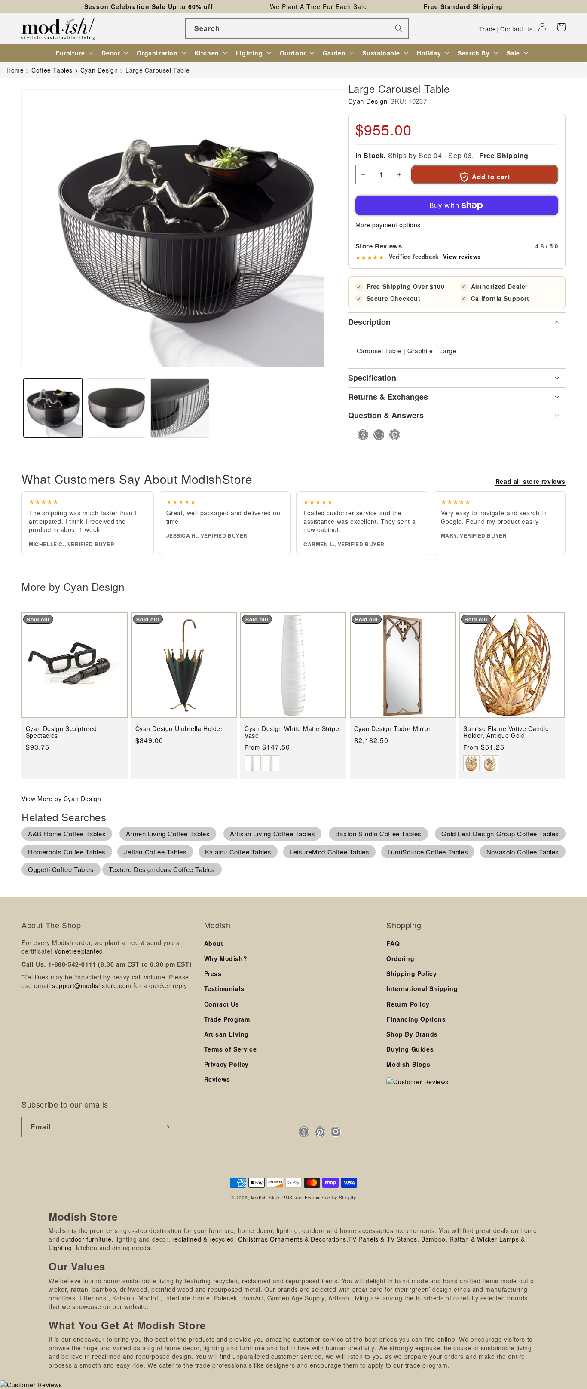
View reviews (462, 256)
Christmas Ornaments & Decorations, (293, 1239)
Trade (487, 28)
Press (213, 973)
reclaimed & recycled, (204, 1239)
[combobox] (297, 28)
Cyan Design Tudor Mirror (392, 728)
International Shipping (422, 988)
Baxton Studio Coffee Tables (378, 833)
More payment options (388, 224)
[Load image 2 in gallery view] (116, 408)
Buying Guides (410, 1049)
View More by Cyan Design (61, 798)
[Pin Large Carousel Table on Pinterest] (392, 434)
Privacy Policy (226, 1064)
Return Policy (407, 1004)
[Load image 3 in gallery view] (179, 408)
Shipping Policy (411, 973)
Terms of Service (230, 1049)
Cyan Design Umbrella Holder (179, 728)
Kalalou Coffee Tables (238, 851)
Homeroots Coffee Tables (67, 851)
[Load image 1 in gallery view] (53, 408)
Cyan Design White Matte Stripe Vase (292, 732)
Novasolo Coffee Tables (522, 851)
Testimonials (224, 988)
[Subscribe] (166, 1127)
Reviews (217, 1079)
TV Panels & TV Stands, (383, 1239)
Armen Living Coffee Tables (168, 833)
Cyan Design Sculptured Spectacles (61, 732)
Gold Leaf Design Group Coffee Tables (500, 833)
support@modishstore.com (91, 985)
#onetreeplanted (79, 951)
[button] (561, 27)
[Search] (398, 28)
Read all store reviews (530, 481)
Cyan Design (368, 100)
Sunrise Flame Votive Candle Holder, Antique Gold (506, 732)
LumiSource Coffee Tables (428, 851)
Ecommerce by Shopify (330, 1197)
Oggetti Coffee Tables (61, 869)
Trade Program (227, 1019)
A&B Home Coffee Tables (67, 833)
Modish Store (266, 1197)
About (213, 943)
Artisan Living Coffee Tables (272, 833)
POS (287, 1197)
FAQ (393, 943)
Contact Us (516, 28)
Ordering (400, 958)
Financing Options (416, 1019)
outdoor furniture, (87, 1239)
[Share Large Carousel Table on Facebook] (360, 434)
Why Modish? (226, 958)
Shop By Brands (411, 1034)
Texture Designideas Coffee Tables (162, 869)
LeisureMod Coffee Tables (329, 851)
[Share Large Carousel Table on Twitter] (376, 434)
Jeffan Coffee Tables (155, 851)
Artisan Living (226, 1034)
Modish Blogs (408, 1064)
